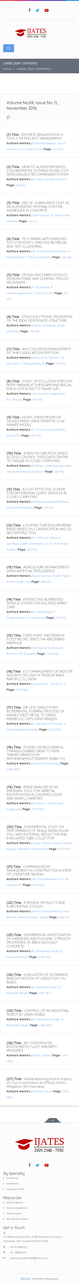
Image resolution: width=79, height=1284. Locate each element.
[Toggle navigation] (8, 48)
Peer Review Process (17, 1218)
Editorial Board (14, 1202)
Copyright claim (15, 1189)
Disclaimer (12, 1183)
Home (7, 68)
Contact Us (12, 1178)
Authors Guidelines (16, 1208)
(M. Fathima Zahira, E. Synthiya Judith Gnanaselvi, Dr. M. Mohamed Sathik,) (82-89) (37, 543)
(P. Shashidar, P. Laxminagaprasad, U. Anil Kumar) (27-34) (38, 293)
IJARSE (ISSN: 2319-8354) (34, 68)
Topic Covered (14, 1213)
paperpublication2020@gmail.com (28, 1258)
